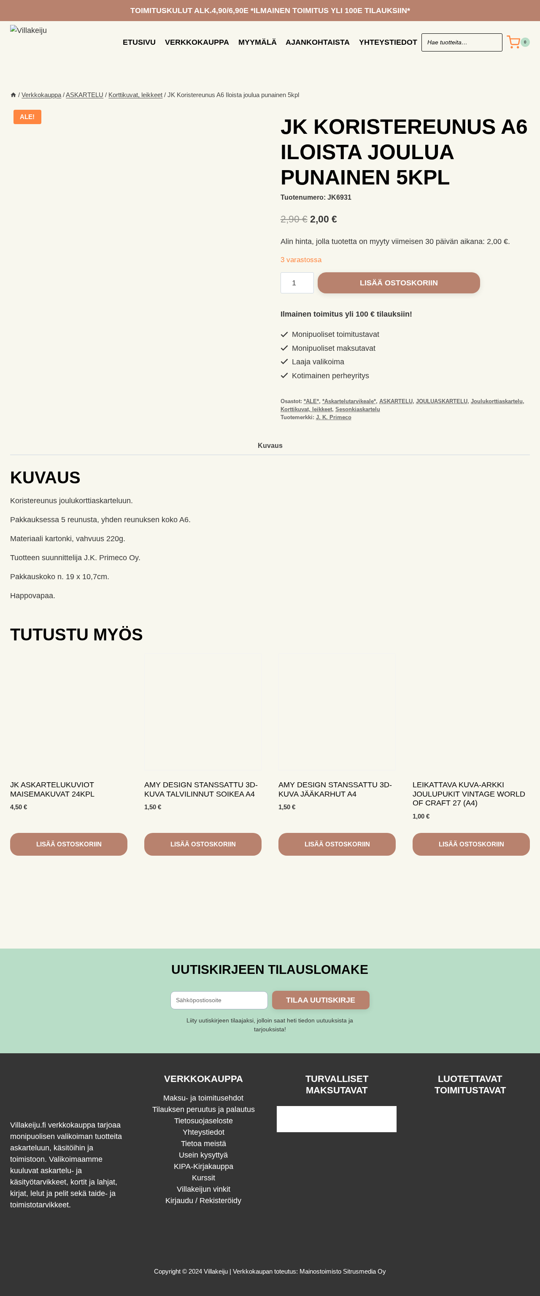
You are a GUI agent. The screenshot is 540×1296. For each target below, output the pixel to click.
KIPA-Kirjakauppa (203, 1166)
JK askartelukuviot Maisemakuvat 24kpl (52, 789)
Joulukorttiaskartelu (497, 401)
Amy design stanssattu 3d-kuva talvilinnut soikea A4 (201, 789)
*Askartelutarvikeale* (349, 401)
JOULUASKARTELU (441, 401)
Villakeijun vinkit (203, 1189)
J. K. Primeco (333, 417)
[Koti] (13, 94)
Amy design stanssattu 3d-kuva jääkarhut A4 (335, 789)
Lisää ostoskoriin (399, 283)
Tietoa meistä (203, 1143)
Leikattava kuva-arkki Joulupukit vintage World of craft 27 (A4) (469, 794)
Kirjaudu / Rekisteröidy (203, 1200)
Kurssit (203, 1178)
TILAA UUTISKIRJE (320, 1000)
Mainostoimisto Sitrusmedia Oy (343, 1271)
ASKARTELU (396, 401)
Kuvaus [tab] (270, 445)
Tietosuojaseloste (203, 1121)
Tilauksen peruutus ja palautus (203, 1109)
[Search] (491, 42)
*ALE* (311, 401)
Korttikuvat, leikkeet (306, 409)
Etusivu (139, 42)
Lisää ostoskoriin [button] (69, 844)
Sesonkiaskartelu (357, 409)
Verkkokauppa (197, 42)
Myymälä (257, 42)
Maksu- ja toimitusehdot (203, 1098)
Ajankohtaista (318, 42)
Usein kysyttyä (203, 1155)
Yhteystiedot (388, 42)
